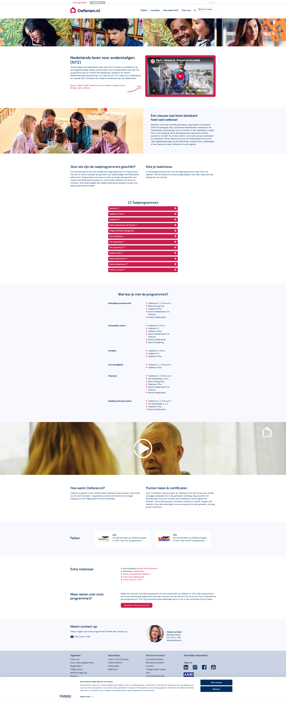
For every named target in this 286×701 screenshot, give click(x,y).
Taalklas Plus (138, 571)
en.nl (156, 568)
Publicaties (113, 666)
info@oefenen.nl (174, 640)
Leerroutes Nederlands (133, 577)
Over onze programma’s (82, 662)
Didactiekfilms (115, 662)
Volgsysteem (76, 669)
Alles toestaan (216, 682)
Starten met (141, 568)
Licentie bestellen (154, 659)
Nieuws (74, 676)
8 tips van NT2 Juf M (132, 579)
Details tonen (85, 697)
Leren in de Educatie (118, 659)
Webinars (112, 669)
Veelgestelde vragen (156, 669)
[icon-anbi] (189, 673)
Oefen (150, 568)
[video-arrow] (85, 7)
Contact (212, 2)
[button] (195, 10)
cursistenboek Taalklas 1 (139, 574)
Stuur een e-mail (82, 636)
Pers (148, 672)
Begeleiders (76, 666)
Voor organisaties (80, 2)
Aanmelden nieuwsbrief (195, 655)
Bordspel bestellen (155, 662)
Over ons (74, 659)
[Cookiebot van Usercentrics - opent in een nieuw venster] (65, 696)
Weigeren (216, 689)
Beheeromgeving (78, 672)
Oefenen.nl (97, 2)
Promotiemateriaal (155, 676)
